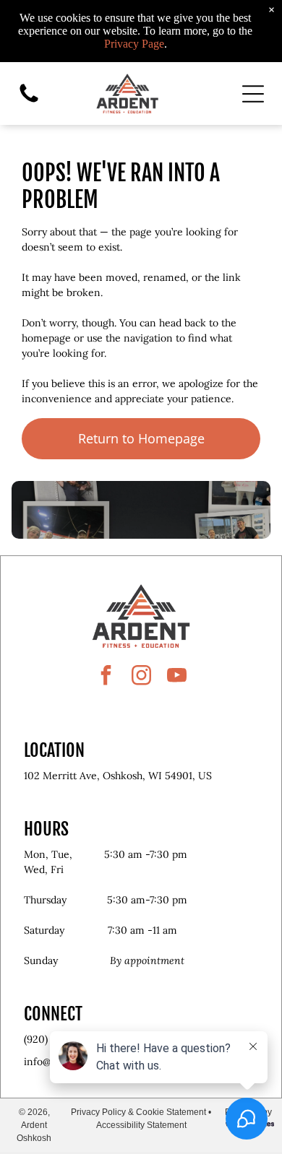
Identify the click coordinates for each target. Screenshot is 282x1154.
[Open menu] (253, 94)
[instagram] (141, 677)
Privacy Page (134, 44)
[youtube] (176, 677)
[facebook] (105, 677)
